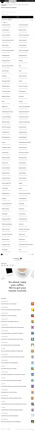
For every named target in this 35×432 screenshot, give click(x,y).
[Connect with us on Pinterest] (8, 429)
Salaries (27, 4)
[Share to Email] (13, 265)
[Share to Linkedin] (2, 265)
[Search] (15, 1)
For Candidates (7, 2)
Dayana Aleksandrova (5, 301)
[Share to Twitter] (7, 265)
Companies (23, 4)
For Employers (13, 2)
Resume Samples (4, 4)
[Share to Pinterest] (10, 265)
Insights (19, 4)
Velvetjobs (2, 1)
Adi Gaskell (3, 348)
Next (32, 254)
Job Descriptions (10, 4)
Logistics (9, 19)
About (17, 429)
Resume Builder (28, 429)
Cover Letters (15, 4)
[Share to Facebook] (5, 265)
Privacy (23, 429)
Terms (21, 429)
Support (19, 429)
